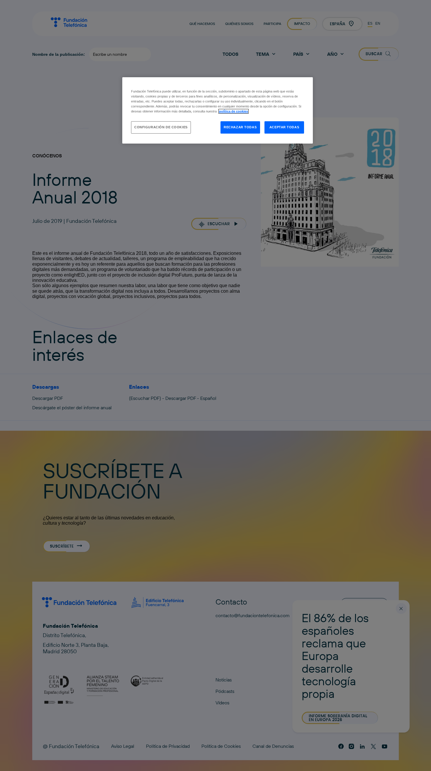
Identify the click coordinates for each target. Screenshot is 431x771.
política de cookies (233, 111)
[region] (217, 110)
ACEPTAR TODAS (284, 127)
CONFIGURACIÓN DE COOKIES (161, 127)
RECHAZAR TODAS (240, 127)
